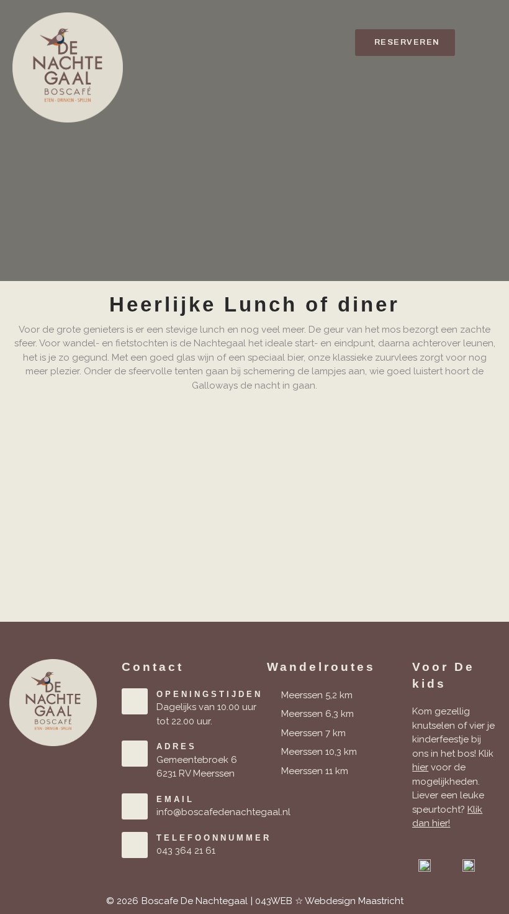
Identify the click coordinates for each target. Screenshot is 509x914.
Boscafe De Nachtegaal (195, 901)
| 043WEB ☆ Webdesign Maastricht (327, 901)
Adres (176, 746)
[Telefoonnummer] (135, 845)
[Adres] (135, 754)
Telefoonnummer (213, 837)
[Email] (135, 806)
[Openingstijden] (135, 701)
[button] (405, 43)
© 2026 (122, 901)
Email (175, 799)
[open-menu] (485, 42)
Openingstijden (209, 694)
